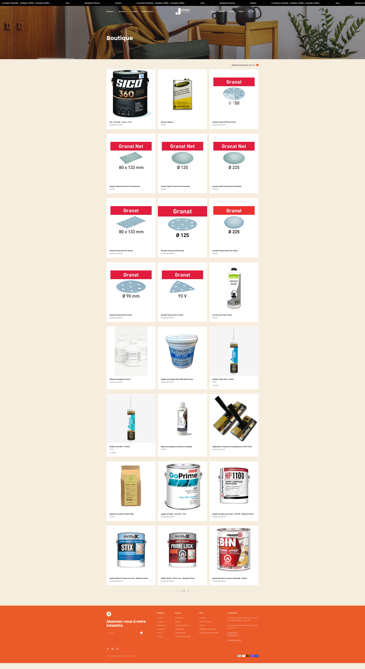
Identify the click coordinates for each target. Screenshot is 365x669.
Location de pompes (182, 636)
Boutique (109, 11)
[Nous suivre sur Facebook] (107, 649)
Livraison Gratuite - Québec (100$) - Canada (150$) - (90, 3)
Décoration (161, 629)
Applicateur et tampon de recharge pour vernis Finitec (232, 446)
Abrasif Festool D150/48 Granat (224, 122)
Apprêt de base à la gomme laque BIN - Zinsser (229, 578)
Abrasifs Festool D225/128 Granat (225, 251)
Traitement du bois (182, 625)
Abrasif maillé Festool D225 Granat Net (226, 186)
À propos (134, 11)
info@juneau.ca (232, 635)
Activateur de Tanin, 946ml (222, 315)
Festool (222, 11)
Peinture (160, 618)
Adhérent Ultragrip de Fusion (120, 379)
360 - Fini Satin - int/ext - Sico (121, 122)
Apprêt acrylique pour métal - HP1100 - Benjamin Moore (233, 514)
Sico (132, 3)
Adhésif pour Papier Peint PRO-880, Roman (177, 379)
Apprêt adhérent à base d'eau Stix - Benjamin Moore (129, 578)
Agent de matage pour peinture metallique (176, 446)
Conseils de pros (147, 11)
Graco (213, 11)
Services (122, 11)
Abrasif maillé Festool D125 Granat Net (175, 186)
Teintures (160, 621)
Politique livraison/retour (208, 629)
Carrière (231, 11)
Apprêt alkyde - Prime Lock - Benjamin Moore (178, 578)
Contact (241, 11)
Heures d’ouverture (234, 640)
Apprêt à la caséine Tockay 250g (121, 514)
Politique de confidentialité (208, 633)
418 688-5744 (232, 633)
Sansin (47, 3)
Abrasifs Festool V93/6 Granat (172, 315)
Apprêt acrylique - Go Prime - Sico (173, 514)
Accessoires (161, 625)
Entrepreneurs (180, 633)
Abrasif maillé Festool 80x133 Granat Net (125, 186)
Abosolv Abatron (167, 122)
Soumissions (179, 629)
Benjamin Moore (21, 3)
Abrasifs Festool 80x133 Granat (121, 251)
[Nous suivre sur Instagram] (112, 649)
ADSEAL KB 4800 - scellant (120, 446)
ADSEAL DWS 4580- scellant (223, 379)
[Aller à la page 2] (188, 590)
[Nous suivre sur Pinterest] (117, 649)
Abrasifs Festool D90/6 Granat (121, 315)
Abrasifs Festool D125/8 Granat (172, 251)
